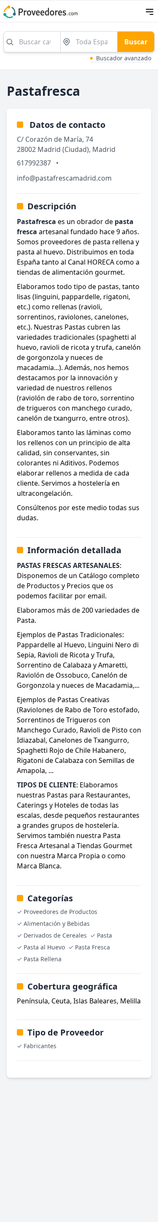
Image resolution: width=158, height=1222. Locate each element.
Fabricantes (40, 1046)
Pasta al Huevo (44, 947)
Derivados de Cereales (55, 935)
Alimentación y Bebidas (57, 923)
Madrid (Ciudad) (63, 149)
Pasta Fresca (92, 947)
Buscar (135, 41)
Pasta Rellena (43, 959)
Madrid (103, 149)
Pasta (104, 935)
